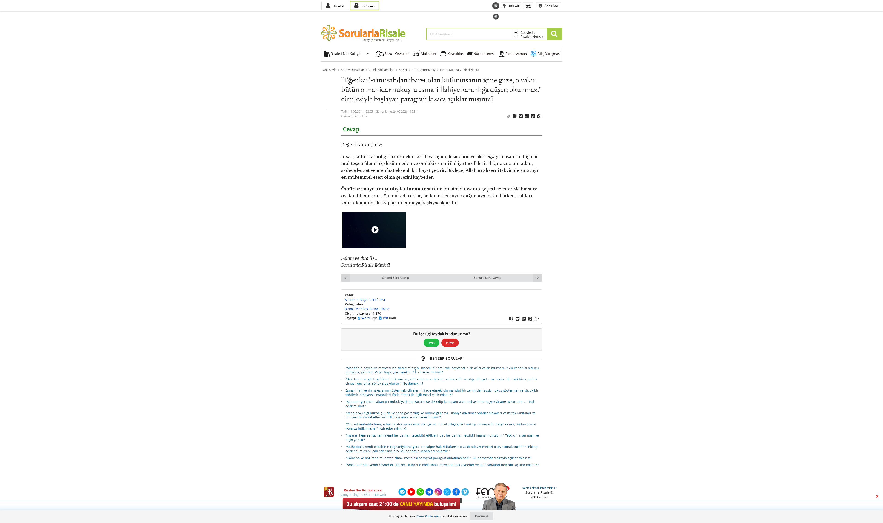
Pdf (386, 318)
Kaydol (338, 6)
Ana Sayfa (329, 70)
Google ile (528, 32)
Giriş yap (368, 6)
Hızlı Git (513, 5)
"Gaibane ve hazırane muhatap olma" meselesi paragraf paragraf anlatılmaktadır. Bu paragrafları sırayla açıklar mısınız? (438, 458)
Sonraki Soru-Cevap (488, 278)
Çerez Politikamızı (429, 516)
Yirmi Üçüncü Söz (424, 70)
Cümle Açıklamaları (381, 70)
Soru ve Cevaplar (352, 70)
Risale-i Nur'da (531, 36)
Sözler (403, 70)
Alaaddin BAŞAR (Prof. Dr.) (365, 299)
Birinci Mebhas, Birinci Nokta (459, 70)
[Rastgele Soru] (528, 5)
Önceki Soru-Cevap (395, 278)
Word (366, 318)
